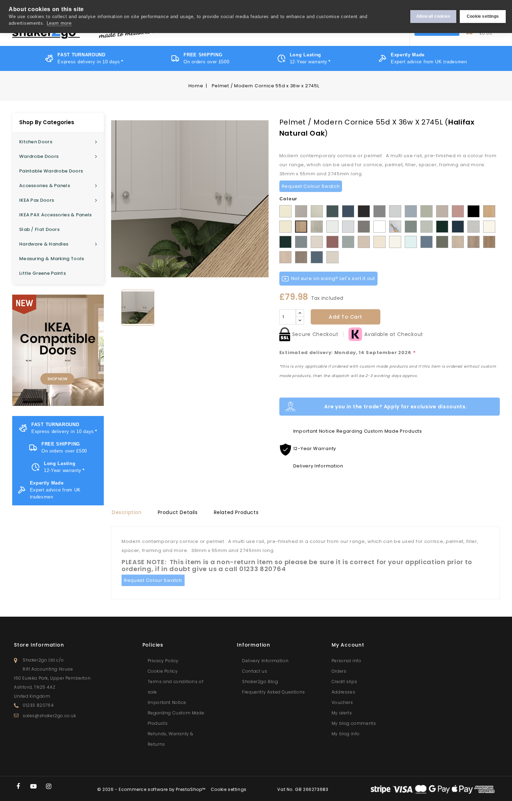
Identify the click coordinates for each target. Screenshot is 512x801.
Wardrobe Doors (39, 156)
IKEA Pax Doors (36, 200)
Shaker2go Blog (260, 681)
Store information (39, 644)
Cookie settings (483, 16)
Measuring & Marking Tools (51, 258)
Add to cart (345, 316)
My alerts (342, 713)
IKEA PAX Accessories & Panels (55, 214)
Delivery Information (265, 661)
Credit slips (344, 681)
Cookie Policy (163, 671)
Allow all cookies (433, 16)
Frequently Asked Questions (273, 692)
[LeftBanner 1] (58, 350)
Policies (152, 644)
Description (127, 512)
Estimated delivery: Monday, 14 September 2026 (347, 352)
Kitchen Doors (35, 141)
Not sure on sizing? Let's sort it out (333, 278)
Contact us (254, 671)
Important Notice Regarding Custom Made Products (176, 712)
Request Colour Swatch (311, 186)
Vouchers (342, 702)
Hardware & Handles (43, 244)
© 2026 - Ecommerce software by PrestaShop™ (152, 789)
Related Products (236, 512)
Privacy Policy (163, 661)
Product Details (178, 512)
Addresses (343, 692)
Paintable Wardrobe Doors (51, 171)
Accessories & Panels (44, 185)
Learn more (59, 23)
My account (348, 644)
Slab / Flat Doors (39, 229)
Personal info (347, 661)
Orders (339, 671)
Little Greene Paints (42, 273)
